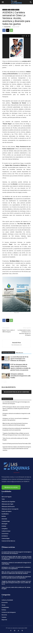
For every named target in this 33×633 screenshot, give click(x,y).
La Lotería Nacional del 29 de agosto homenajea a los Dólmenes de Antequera (19, 358)
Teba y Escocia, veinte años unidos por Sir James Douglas (15, 439)
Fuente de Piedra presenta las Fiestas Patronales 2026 (17, 443)
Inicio (3, 6)
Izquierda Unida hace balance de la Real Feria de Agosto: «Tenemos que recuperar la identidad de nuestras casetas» (17, 448)
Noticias (17, 9)
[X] (7, 30)
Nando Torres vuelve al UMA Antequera (8, 330)
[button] (2, 2)
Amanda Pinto (7, 26)
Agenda (12, 9)
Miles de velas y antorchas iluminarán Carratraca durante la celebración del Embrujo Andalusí (15, 424)
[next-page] (5, 382)
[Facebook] (4, 30)
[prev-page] (3, 382)
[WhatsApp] (11, 30)
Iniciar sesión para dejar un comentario (16, 392)
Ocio (9, 9)
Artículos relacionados (8, 352)
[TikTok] (18, 630)
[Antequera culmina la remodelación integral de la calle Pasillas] (6, 376)
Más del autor (19, 352)
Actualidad (7, 6)
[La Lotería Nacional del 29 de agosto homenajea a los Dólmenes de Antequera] (6, 358)
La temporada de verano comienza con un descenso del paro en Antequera (24, 332)
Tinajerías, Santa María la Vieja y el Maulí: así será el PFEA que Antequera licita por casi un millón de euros (16, 434)
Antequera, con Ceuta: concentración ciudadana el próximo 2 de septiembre (16, 419)
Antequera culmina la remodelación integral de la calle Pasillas (20, 375)
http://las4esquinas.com (16, 344)
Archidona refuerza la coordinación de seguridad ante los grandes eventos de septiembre (16, 429)
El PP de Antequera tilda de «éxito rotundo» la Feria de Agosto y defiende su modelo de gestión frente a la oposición (16, 408)
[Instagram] (14, 630)
